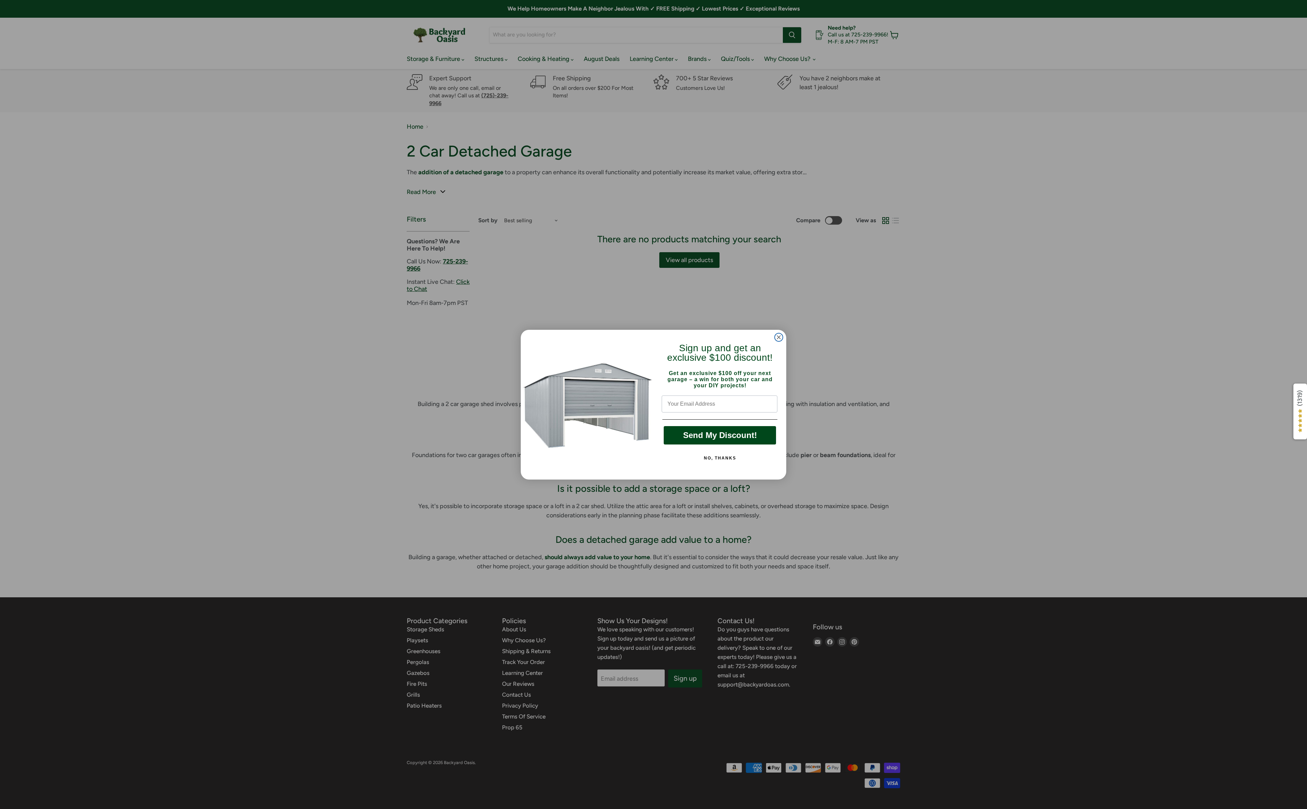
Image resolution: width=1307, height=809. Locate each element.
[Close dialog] (779, 337)
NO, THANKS (720, 458)
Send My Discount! (720, 435)
